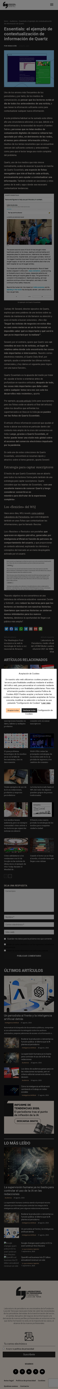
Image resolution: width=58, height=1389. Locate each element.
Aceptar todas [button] (13, 710)
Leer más (45, 703)
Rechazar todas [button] (29, 710)
